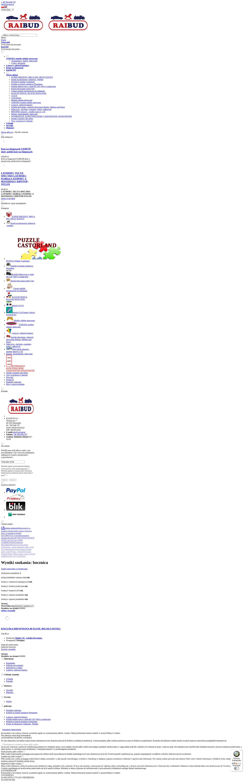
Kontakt (4, 391)
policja (8, 538)
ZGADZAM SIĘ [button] (8, 780)
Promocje (10, 380)
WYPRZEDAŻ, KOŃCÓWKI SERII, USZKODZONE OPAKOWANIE (41, 116)
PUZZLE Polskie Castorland (23, 82)
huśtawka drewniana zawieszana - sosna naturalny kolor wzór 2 (17, 547)
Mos (20, 528)
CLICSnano (16, 98)
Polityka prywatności (14, 665)
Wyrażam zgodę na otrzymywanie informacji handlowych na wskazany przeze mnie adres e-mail (17, 473)
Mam (21, 535)
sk (10, 545)
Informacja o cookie (14, 668)
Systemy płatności (8, 485)
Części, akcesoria (18, 63)
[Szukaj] (2, 35)
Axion (16, 535)
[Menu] (240, 750)
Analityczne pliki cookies (11, 756)
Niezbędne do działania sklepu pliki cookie (21, 744)
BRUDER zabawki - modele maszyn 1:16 (28, 112)
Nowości (9, 377)
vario (9, 531)
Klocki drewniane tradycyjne (23, 89)
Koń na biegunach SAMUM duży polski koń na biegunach (17, 150)
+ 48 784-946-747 (8, 2)
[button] (2, 7)
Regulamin (10, 663)
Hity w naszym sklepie (15, 384)
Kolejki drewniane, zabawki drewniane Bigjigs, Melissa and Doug (38, 107)
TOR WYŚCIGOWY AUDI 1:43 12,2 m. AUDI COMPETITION (17, 540)
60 (22, 608)
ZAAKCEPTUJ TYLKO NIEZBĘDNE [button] (17, 777)
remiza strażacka (11, 528)
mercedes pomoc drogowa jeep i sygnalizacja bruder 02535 (16, 533)
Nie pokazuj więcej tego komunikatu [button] (16, 735)
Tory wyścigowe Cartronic (22, 121)
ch (3, 527)
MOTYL (10, 535)
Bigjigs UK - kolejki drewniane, (28, 638)
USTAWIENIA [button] (7, 775)
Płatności (9, 692)
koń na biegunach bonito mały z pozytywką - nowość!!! (16, 550)
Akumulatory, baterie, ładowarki (24, 61)
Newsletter (5, 446)
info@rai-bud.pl (7, 4)
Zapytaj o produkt (8, 649)
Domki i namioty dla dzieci (22, 119)
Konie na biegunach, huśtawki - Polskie (27, 79)
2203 (8, 554)
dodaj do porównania (9, 645)
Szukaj (9, 701)
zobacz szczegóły (8, 611)
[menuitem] (99, 59)
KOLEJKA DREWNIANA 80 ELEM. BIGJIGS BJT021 (31, 628)
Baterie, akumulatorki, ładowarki (24, 114)
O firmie (9, 679)
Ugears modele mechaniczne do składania (28, 91)
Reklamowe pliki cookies (11, 764)
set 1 (12, 554)
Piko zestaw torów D (22, 554)
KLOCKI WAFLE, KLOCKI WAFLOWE (28, 93)
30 (20, 608)
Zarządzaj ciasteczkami (11, 729)
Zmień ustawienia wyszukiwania (14, 569)
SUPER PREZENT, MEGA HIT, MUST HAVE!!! (32, 77)
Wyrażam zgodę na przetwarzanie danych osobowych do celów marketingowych (15, 467)
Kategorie (5, 208)
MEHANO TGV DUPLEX (14, 556)
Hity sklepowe (7, 137)
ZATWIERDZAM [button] (8, 770)
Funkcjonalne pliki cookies (12, 752)
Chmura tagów (7, 524)
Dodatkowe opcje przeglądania (13, 203)
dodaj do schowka (8, 647)
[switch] (236, 768)
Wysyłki (9, 690)
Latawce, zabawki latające (21, 105)
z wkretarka (6, 549)
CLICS (14, 96)
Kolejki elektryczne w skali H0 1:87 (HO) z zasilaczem (33, 86)
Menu (3, 38)
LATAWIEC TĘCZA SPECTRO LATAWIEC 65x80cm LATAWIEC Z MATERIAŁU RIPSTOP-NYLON (14, 179)
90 (24, 608)
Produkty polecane (13, 382)
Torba (17, 542)
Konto (3, 40)
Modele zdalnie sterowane (21, 100)
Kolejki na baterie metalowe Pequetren (26, 84)
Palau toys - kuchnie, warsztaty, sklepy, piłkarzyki (31, 109)
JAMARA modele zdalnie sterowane (26, 102)
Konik (14, 538)
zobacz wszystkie (8, 198)
